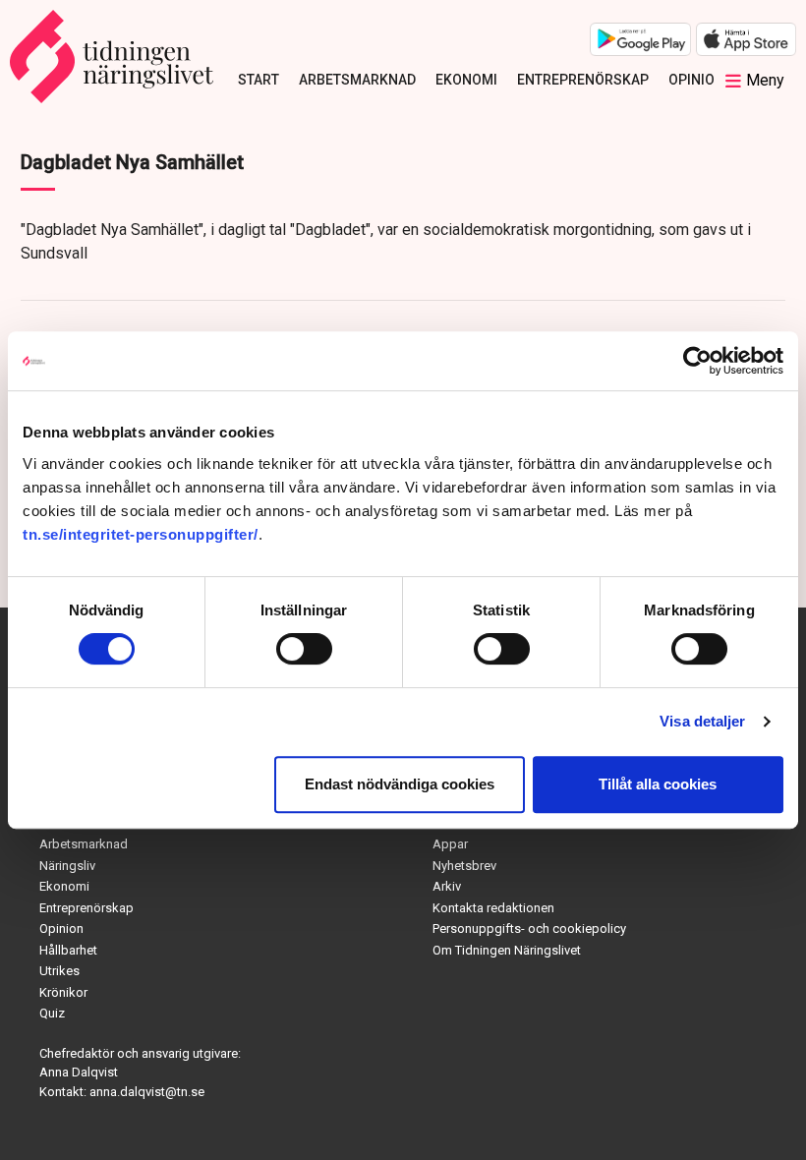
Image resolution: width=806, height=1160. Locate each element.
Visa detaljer (702, 721)
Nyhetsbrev (464, 865)
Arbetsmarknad (357, 79)
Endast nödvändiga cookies (399, 784)
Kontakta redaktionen (493, 907)
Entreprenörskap (583, 79)
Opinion (696, 79)
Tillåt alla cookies (658, 784)
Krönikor (63, 992)
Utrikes (59, 970)
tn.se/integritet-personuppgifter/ (141, 534)
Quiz (52, 1013)
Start (258, 79)
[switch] (304, 649)
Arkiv (446, 886)
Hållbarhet (68, 950)
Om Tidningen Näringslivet (506, 950)
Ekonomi (466, 79)
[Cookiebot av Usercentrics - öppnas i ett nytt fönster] (697, 361)
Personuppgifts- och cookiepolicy (529, 928)
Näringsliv (67, 865)
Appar (450, 844)
